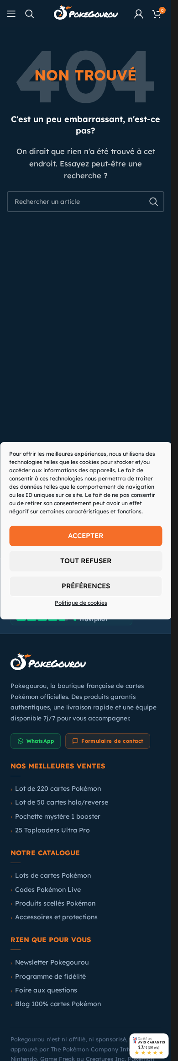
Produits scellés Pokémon (55, 903)
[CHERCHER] (153, 201)
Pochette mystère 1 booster (57, 816)
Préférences (86, 585)
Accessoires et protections (56, 917)
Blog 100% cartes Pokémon (58, 1004)
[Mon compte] (139, 14)
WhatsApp (40, 741)
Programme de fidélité (50, 976)
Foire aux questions (46, 990)
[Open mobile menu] (11, 14)
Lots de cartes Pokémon (53, 875)
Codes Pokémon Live (48, 889)
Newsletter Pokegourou (52, 962)
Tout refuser (85, 560)
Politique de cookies (81, 602)
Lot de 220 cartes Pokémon (58, 788)
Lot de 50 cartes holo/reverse (61, 802)
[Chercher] (30, 14)
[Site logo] (86, 13)
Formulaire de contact (112, 741)
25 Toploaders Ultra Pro (52, 830)
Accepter (85, 535)
